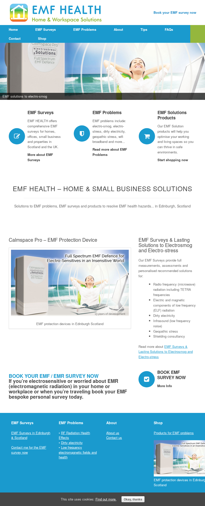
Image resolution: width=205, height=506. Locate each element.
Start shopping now (173, 159)
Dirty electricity (72, 442)
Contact (14, 38)
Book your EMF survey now (175, 12)
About (118, 29)
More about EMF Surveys (40, 157)
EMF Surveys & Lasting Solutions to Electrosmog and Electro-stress (165, 351)
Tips (143, 29)
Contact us (114, 437)
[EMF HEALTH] (56, 13)
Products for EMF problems (174, 432)
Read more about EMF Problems (109, 152)
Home (13, 29)
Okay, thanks (133, 499)
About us (112, 432)
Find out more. (106, 499)
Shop (42, 38)
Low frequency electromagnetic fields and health (78, 452)
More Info (165, 385)
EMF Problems (84, 29)
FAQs (169, 29)
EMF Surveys (45, 29)
